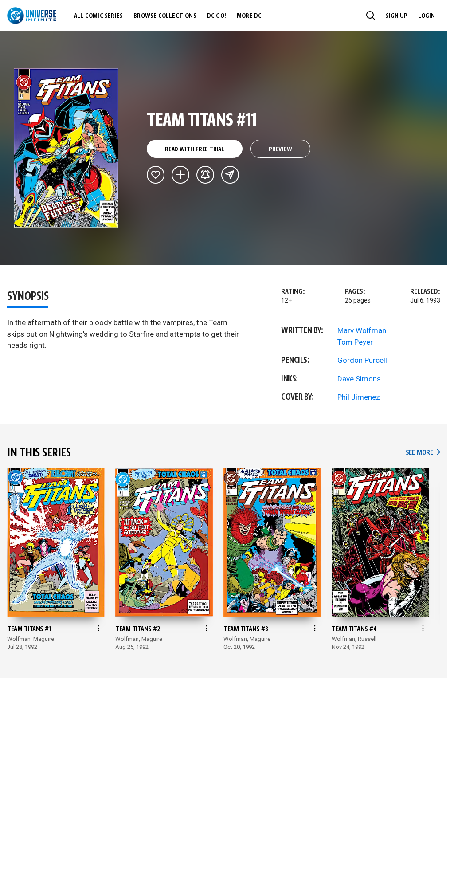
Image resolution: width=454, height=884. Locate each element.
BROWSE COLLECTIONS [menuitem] (164, 16)
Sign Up (396, 16)
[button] (370, 15)
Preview (280, 149)
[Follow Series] (205, 175)
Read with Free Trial (194, 149)
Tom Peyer (355, 342)
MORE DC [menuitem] (249, 16)
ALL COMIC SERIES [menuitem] (98, 16)
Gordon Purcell (362, 360)
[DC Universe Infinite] (31, 15)
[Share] (230, 175)
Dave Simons (359, 378)
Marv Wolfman (361, 330)
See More (423, 452)
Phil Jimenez (358, 397)
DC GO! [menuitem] (216, 16)
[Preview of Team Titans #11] (66, 148)
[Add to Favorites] (155, 175)
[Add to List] (180, 175)
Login (426, 16)
